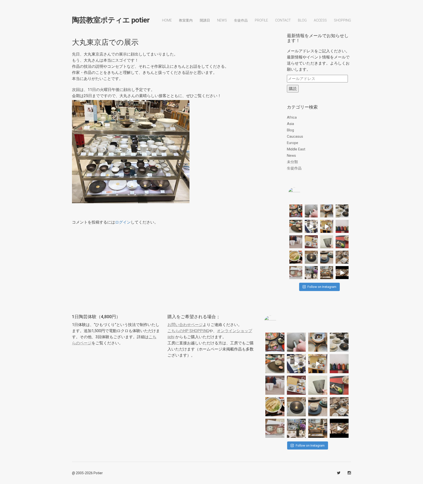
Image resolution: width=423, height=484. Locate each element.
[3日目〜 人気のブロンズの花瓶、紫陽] (311, 272)
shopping (342, 20)
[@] (301, 193)
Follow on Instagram (321, 287)
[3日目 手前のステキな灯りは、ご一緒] (295, 226)
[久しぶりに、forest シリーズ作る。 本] (326, 241)
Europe (292, 143)
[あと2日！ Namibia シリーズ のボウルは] (342, 210)
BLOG (302, 20)
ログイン (123, 222)
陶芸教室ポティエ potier (111, 20)
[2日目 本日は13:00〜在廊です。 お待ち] (311, 226)
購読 (293, 88)
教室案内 (186, 20)
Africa (292, 117)
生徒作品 (241, 20)
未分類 (292, 162)
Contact (283, 20)
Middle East (296, 149)
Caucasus (295, 136)
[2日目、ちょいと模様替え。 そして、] (326, 272)
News (222, 20)
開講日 (205, 20)
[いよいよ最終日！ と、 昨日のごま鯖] (311, 257)
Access (320, 20)
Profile (261, 20)
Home (167, 20)
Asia (290, 124)
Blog (290, 130)
